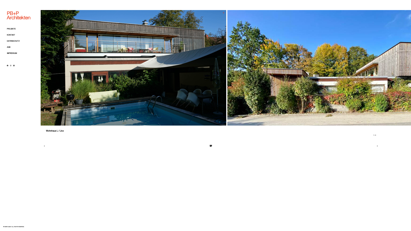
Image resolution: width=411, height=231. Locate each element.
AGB (8, 47)
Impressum (12, 53)
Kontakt (11, 35)
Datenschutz (13, 41)
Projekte (11, 29)
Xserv (6, 226)
